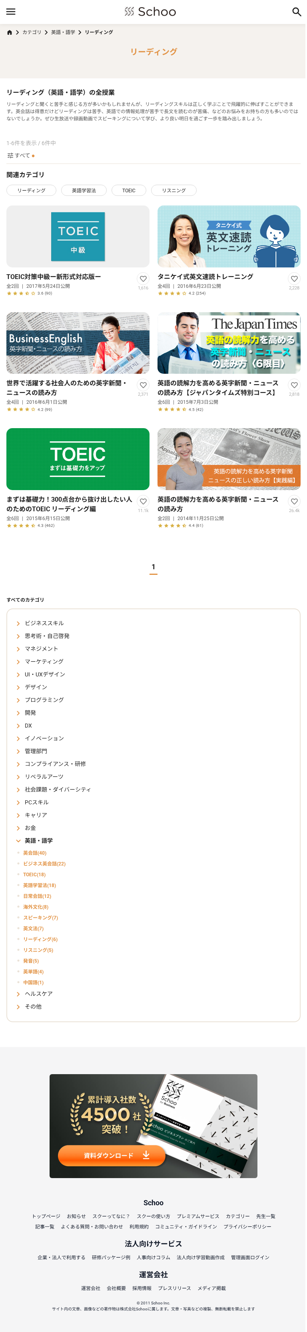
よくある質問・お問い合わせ (92, 1227)
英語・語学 (63, 32)
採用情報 (142, 1288)
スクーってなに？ (111, 1216)
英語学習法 (84, 190)
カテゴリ (32, 32)
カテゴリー (238, 1216)
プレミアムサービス (198, 1216)
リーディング (31, 190)
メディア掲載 (211, 1288)
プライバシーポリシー (247, 1227)
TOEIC (129, 190)
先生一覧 (265, 1216)
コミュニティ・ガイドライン (186, 1227)
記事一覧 (44, 1227)
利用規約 (139, 1227)
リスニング (174, 190)
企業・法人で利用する (62, 1257)
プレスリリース (174, 1288)
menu (11, 12)
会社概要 (116, 1288)
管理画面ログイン (250, 1257)
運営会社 (90, 1288)
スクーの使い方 (153, 1216)
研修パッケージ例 (111, 1257)
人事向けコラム (153, 1257)
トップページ (46, 1216)
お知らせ (76, 1216)
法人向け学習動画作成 (201, 1257)
